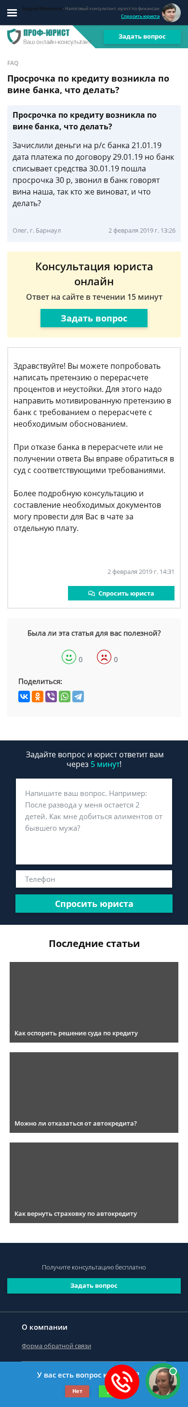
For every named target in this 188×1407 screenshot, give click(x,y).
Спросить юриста (140, 16)
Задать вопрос (142, 36)
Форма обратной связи (56, 1345)
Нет (77, 1390)
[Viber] (51, 696)
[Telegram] (78, 696)
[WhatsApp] (64, 696)
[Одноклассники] (37, 696)
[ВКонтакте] (24, 696)
